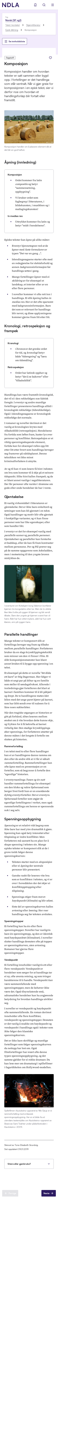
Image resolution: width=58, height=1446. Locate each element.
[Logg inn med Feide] (35, 5)
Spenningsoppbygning (22, 819)
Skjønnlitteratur (33, 25)
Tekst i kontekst (12, 25)
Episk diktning (11, 30)
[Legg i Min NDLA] (50, 57)
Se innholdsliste (17, 41)
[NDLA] (10, 5)
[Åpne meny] (52, 5)
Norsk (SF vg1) (13, 20)
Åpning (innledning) (20, 162)
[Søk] (44, 5)
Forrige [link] (12, 1193)
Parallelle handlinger (21, 634)
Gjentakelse (13, 496)
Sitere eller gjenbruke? (19, 1163)
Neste (46, 1193)
